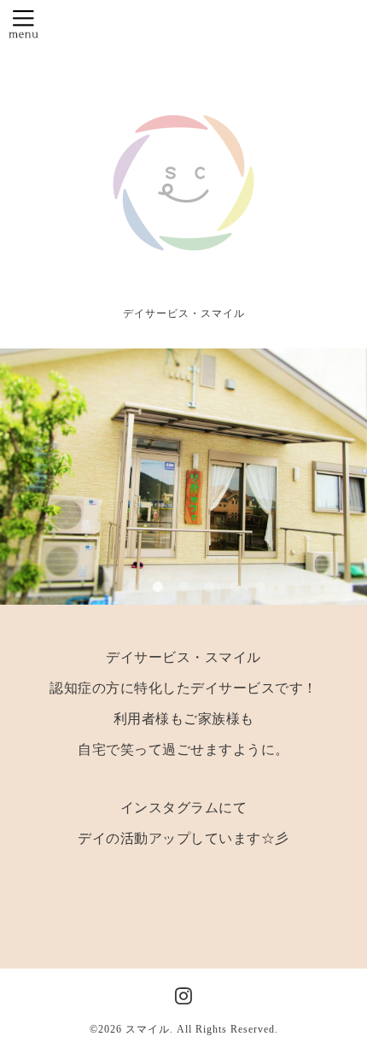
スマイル (147, 1029)
